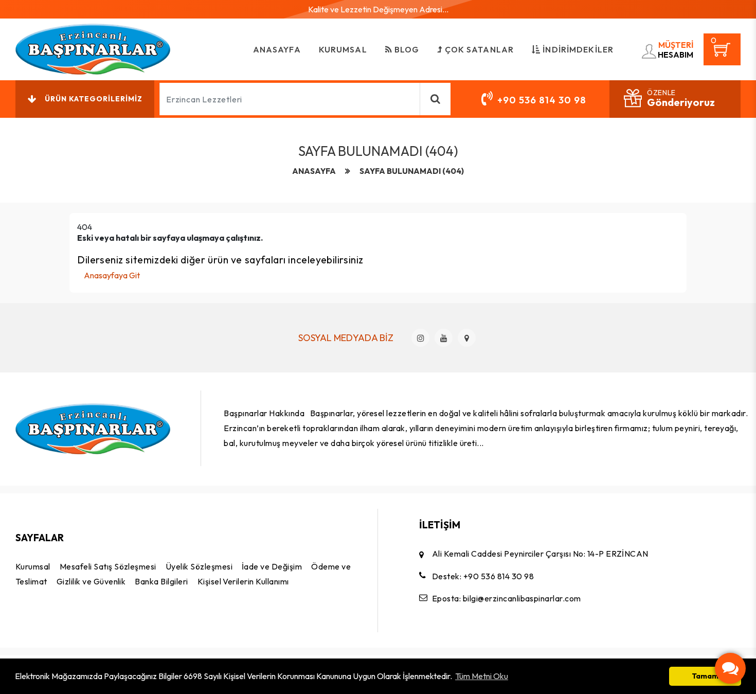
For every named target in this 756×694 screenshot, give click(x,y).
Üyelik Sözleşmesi (199, 566)
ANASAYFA (277, 49)
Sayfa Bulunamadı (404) (411, 171)
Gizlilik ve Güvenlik (91, 581)
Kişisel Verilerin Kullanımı (243, 581)
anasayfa (314, 171)
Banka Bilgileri (161, 581)
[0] (722, 53)
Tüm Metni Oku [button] (481, 676)
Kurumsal (343, 49)
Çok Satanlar (478, 49)
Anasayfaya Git (112, 275)
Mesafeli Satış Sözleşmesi (108, 566)
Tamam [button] (705, 676)
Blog (406, 49)
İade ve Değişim (272, 566)
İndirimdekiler (577, 49)
